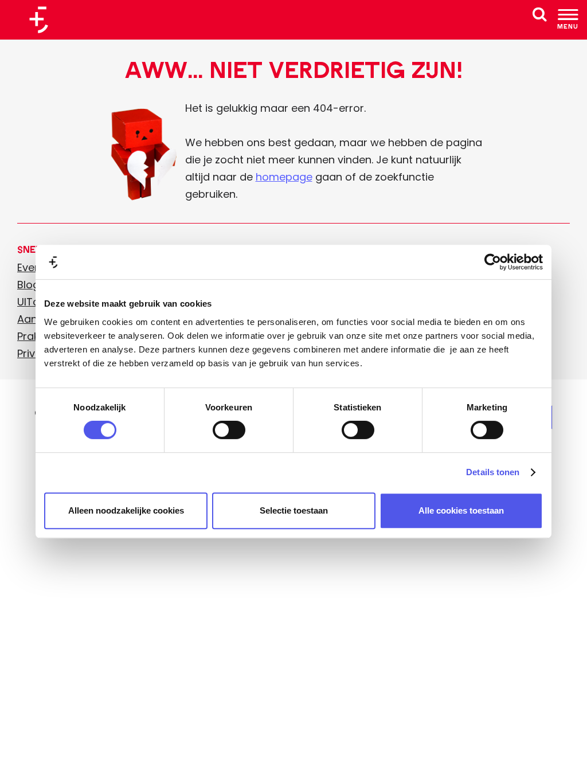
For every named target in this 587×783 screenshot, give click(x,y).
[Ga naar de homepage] (43, 20)
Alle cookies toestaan (461, 510)
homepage (284, 177)
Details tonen (492, 472)
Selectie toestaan (294, 510)
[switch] (229, 430)
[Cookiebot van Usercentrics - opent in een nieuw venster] (493, 262)
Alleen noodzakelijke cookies (126, 510)
